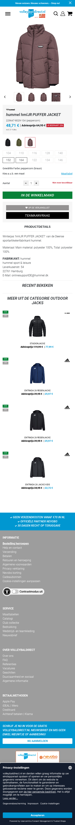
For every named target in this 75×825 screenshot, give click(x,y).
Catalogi (8, 618)
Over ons (8, 655)
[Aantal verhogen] (36, 183)
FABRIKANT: (11, 258)
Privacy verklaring (13, 568)
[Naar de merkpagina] (10, 110)
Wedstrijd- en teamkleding (19, 631)
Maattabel (66, 173)
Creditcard (9, 709)
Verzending (9, 552)
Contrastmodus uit (31, 591)
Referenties (9, 664)
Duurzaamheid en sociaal (18, 676)
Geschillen (9, 672)
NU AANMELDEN (37, 741)
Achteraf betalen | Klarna (18, 714)
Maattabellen (11, 614)
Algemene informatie (15, 681)
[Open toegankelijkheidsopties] (7, 591)
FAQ (5, 660)
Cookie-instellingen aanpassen (21, 581)
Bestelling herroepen (16, 543)
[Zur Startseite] (28, 13)
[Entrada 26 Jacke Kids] (37, 471)
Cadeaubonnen (12, 577)
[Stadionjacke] (37, 330)
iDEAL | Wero (10, 705)
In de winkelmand (37, 195)
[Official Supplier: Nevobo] (37, 760)
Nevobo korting (12, 572)
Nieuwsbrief (10, 635)
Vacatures (9, 668)
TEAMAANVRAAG (37, 215)
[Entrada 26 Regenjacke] (37, 377)
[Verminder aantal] (26, 183)
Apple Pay (9, 701)
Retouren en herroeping (17, 560)
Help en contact (12, 547)
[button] (8, 14)
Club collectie (11, 622)
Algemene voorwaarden (17, 564)
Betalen (7, 556)
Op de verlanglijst (39, 208)
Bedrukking (9, 627)
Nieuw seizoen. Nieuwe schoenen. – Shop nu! (37, 3)
